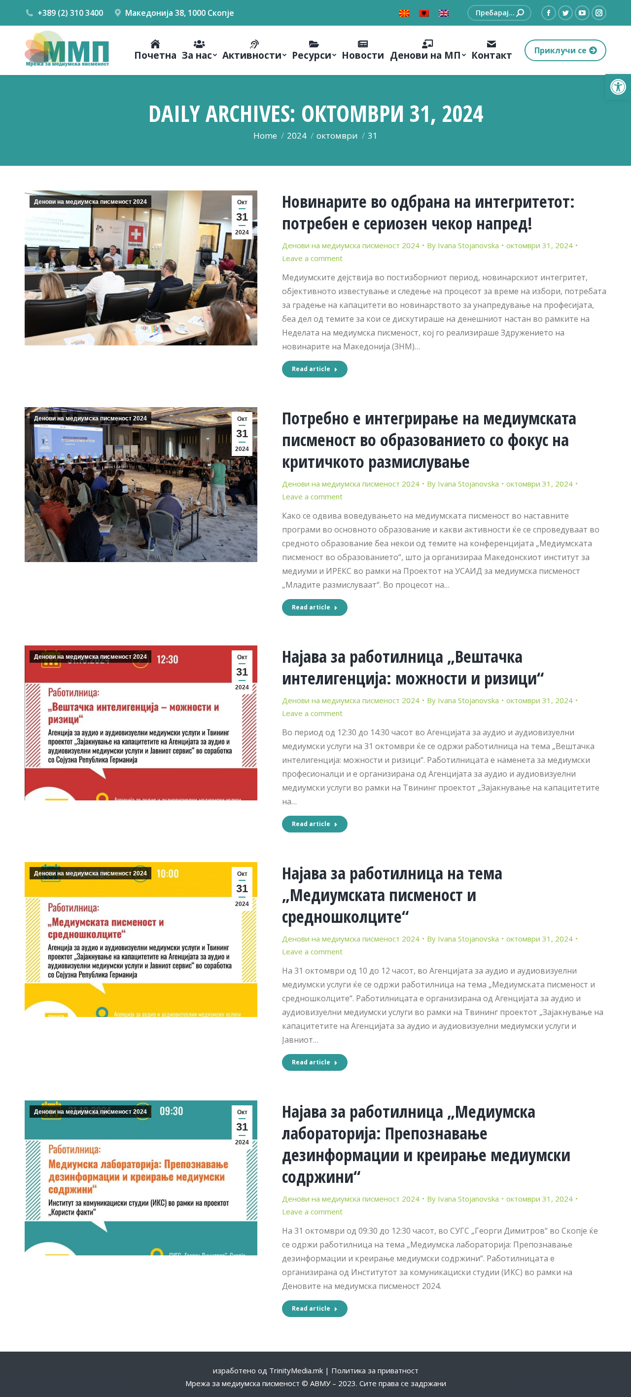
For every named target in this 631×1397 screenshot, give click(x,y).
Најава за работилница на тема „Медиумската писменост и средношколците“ (392, 895)
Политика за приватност (375, 1370)
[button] (618, 87)
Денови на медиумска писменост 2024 (90, 201)
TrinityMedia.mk (296, 1370)
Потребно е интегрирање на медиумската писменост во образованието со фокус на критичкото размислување (429, 440)
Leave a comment (312, 258)
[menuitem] (154, 50)
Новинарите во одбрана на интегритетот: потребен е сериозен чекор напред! (428, 212)
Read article (311, 369)
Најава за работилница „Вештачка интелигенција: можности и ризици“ (413, 667)
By (463, 245)
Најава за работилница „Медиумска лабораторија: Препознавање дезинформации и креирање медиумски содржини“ (426, 1144)
